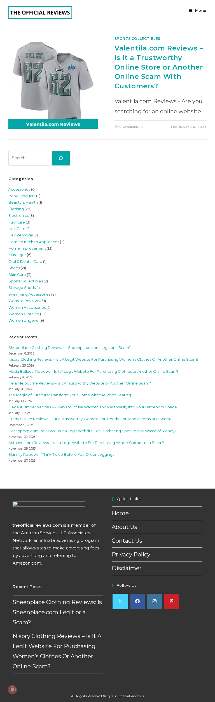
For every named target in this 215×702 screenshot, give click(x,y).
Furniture (16, 222)
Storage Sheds (22, 287)
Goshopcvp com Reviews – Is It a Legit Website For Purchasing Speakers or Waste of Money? (92, 431)
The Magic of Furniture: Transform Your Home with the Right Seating (69, 395)
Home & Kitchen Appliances (33, 242)
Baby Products (21, 196)
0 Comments (131, 127)
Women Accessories (27, 307)
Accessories (19, 189)
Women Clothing (23, 314)
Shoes (14, 268)
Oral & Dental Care (25, 261)
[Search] (61, 158)
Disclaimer (127, 568)
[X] (120, 601)
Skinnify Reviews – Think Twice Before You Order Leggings (61, 454)
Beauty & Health (23, 202)
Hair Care (16, 228)
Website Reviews (23, 300)
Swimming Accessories (29, 294)
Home (120, 513)
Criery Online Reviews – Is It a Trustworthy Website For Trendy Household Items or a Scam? (90, 418)
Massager (17, 254)
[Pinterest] (171, 601)
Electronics (18, 215)
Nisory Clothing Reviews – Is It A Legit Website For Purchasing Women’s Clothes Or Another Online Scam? (103, 359)
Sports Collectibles (137, 38)
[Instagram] (154, 601)
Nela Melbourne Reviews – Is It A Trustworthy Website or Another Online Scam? (79, 383)
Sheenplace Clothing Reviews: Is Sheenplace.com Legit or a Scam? (69, 347)
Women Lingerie (23, 320)
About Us (124, 527)
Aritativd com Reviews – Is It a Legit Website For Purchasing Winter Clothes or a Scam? (86, 442)
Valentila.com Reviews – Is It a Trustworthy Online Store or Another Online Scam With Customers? (158, 67)
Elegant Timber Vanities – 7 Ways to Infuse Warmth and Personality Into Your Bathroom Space (92, 407)
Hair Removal (20, 235)
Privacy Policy (131, 554)
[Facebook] (137, 601)
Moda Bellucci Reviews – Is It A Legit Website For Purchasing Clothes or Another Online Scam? (93, 371)
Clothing (16, 209)
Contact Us (127, 540)
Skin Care (17, 274)
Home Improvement (27, 248)
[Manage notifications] (12, 689)
